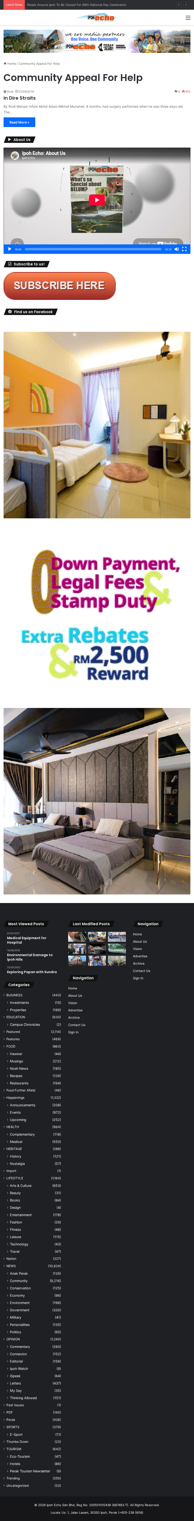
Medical (16, 1142)
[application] (97, 201)
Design (15, 1208)
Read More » (19, 122)
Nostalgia (17, 1164)
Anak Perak (19, 1273)
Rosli (10, 91)
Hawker (16, 1054)
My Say (16, 1391)
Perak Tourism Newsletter (30, 1471)
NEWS (11, 1266)
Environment (20, 1303)
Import (11, 1171)
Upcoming (18, 1120)
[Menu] (188, 19)
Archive (74, 1017)
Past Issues (15, 1405)
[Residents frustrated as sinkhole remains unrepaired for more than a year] (77, 937)
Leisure (15, 1237)
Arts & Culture (20, 1186)
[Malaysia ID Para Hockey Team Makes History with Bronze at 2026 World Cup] (97, 961)
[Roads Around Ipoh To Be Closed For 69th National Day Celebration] (117, 937)
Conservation (20, 1288)
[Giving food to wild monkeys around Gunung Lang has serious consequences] (117, 949)
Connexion (18, 1354)
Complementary (22, 1134)
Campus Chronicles (25, 1025)
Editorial (16, 1361)
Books (15, 1200)
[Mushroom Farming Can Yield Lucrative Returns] (117, 961)
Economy (17, 1295)
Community (19, 1281)
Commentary (20, 1347)
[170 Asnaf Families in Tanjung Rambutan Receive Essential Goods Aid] (77, 949)
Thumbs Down (17, 1442)
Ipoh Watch (19, 1369)
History (15, 1156)
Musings (16, 1061)
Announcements (22, 1105)
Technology (19, 1244)
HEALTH (12, 1127)
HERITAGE (14, 1149)
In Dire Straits (20, 98)
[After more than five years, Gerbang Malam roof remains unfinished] (97, 949)
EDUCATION (15, 1017)
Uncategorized (17, 1485)
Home (11, 63)
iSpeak (15, 1376)
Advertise (75, 1010)
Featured (13, 1032)
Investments (19, 1003)
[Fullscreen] (184, 249)
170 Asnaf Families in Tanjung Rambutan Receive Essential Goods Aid (78, 5)
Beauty (15, 1193)
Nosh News (19, 1068)
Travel (14, 1251)
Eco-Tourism (20, 1456)
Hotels (15, 1464)
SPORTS (12, 1427)
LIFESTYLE (14, 1178)
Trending (13, 1478)
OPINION (13, 1339)
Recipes (16, 1076)
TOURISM (13, 1449)
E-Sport (16, 1434)
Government (19, 1310)
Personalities (20, 1325)
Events (15, 1112)
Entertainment (21, 1215)
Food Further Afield (20, 1090)
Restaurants (19, 1083)
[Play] (9, 249)
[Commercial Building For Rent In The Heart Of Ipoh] (77, 961)
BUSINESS (14, 995)
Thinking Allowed (23, 1398)
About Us (75, 995)
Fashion (16, 1222)
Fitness (15, 1229)
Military (15, 1317)
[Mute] (176, 249)
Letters (15, 1383)
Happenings (15, 1097)
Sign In (73, 1032)
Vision (72, 1003)
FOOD (10, 1046)
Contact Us (76, 1025)
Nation (11, 1259)
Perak (10, 1420)
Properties (18, 1010)
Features (13, 1039)
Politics (15, 1332)
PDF (9, 1412)
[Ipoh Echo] (97, 17)
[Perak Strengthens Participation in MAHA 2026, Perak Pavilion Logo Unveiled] (97, 937)
